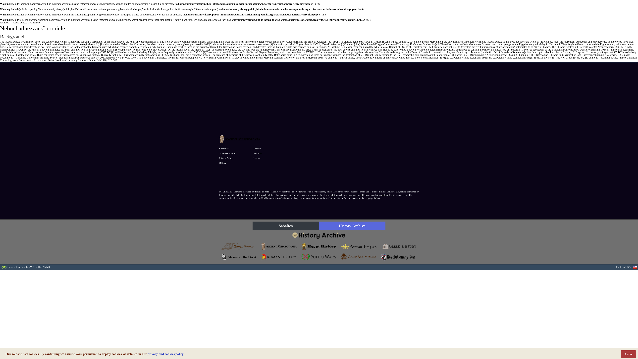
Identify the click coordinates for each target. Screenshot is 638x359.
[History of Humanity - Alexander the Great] (239, 257)
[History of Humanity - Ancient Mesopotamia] (279, 246)
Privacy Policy (225, 158)
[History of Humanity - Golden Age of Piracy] (359, 256)
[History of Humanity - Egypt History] (319, 246)
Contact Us (224, 148)
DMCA (222, 163)
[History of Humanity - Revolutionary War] (399, 257)
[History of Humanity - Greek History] (399, 246)
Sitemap (257, 148)
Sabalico (286, 226)
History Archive (352, 226)
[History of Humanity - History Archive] (319, 235)
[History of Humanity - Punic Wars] (319, 257)
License (257, 158)
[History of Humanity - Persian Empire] (359, 246)
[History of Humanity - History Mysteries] (239, 246)
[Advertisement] (319, 108)
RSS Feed (258, 153)
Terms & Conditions (228, 153)
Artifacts (4, 22)
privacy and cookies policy (165, 354)
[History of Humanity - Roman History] (279, 257)
